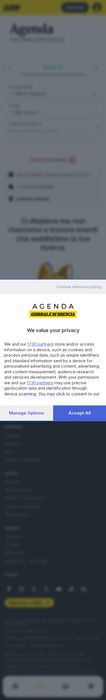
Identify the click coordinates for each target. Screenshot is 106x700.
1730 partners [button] (40, 344)
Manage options (26, 413)
